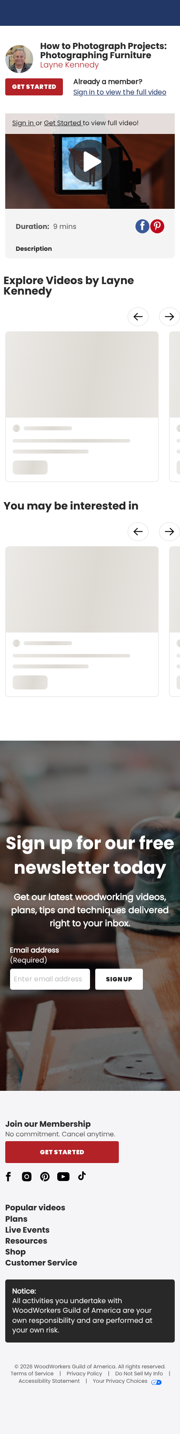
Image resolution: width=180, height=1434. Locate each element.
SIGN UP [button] (119, 979)
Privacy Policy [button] (84, 1374)
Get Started (63, 123)
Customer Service (41, 1263)
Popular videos (35, 1207)
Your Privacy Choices (120, 1381)
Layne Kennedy (69, 65)
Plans (16, 1219)
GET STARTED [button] (34, 86)
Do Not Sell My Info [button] (139, 1374)
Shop (15, 1252)
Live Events (27, 1230)
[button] (119, 87)
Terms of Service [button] (31, 1374)
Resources (26, 1241)
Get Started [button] (62, 1152)
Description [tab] (34, 249)
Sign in (23, 123)
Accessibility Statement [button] (49, 1381)
